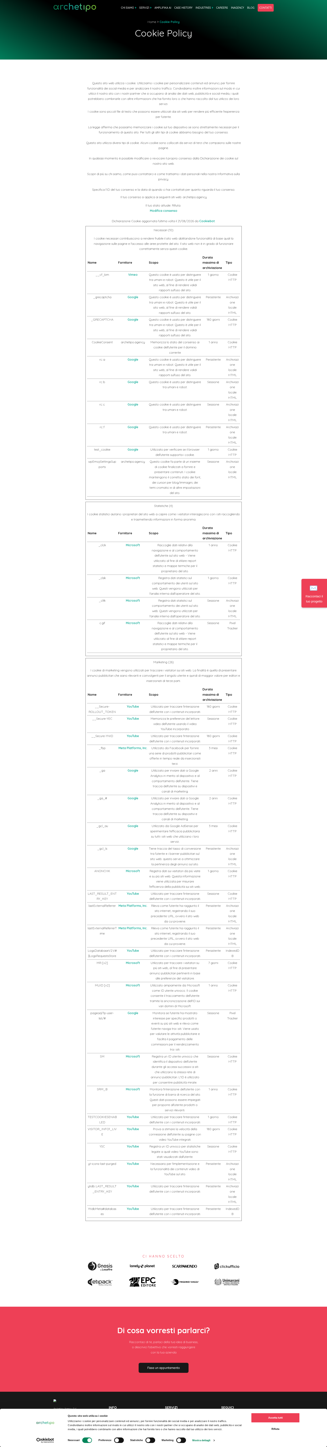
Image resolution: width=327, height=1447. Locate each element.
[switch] (119, 1440)
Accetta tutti (275, 1417)
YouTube (133, 706)
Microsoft (133, 545)
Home (151, 22)
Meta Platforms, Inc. (133, 748)
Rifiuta (275, 1428)
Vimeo (133, 275)
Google (133, 297)
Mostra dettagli (201, 1440)
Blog (250, 7)
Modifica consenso (163, 211)
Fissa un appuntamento (163, 1368)
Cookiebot (207, 221)
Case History (183, 7)
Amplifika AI (162, 7)
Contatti (265, 7)
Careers (222, 7)
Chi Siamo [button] (127, 7)
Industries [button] (203, 7)
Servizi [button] (144, 7)
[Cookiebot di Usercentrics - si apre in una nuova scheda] (45, 1440)
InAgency (237, 7)
